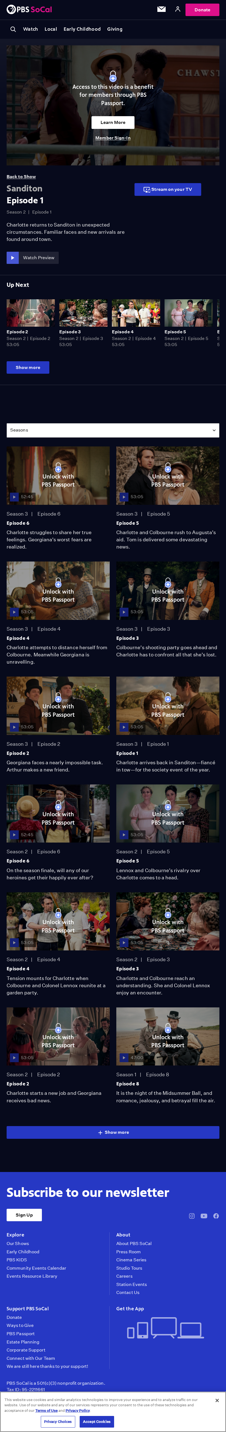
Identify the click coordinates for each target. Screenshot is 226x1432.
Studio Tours (129, 1268)
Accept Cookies (97, 1421)
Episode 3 (70, 331)
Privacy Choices (58, 1421)
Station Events (131, 1284)
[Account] (177, 10)
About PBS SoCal (134, 1243)
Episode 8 (127, 1084)
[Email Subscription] (161, 10)
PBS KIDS (17, 1259)
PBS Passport (21, 1333)
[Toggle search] (13, 29)
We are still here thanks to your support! (47, 1366)
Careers (124, 1276)
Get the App (130, 1309)
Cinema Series (131, 1259)
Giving (114, 29)
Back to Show (21, 176)
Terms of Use (46, 1410)
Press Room (128, 1251)
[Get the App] (165, 1328)
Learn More (113, 122)
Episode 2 (17, 331)
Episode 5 (175, 331)
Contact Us (127, 1292)
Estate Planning (23, 1342)
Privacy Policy (78, 1410)
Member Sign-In (112, 138)
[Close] (217, 1400)
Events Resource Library (32, 1276)
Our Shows (18, 1243)
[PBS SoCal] (29, 10)
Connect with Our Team (31, 1358)
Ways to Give (20, 1325)
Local (51, 29)
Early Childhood (82, 29)
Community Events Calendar (36, 1268)
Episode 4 (123, 331)
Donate (202, 9)
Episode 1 (127, 753)
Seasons (19, 430)
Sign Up (24, 1215)
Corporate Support (26, 1350)
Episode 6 (18, 523)
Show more (28, 367)
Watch (30, 29)
